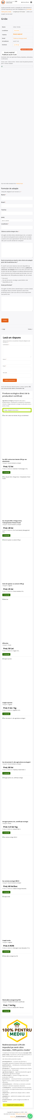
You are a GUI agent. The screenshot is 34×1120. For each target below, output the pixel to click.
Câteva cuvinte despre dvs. (10, 231)
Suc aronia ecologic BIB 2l (10, 881)
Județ (3, 217)
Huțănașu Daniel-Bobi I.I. (19, 769)
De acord (5, 278)
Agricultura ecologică (7, 400)
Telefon (3, 210)
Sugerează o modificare (26, 49)
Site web (5, 372)
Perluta (30, 329)
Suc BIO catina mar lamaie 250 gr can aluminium (14, 460)
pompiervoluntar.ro (7, 1099)
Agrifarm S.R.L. (16, 710)
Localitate (5, 224)
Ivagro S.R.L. (16, 650)
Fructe (9, 645)
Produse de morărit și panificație (16, 1001)
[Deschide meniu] (31, 2)
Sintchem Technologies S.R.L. (20, 469)
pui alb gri (16, 44)
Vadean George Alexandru (19, 888)
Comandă (6, 472)
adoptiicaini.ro (5, 1092)
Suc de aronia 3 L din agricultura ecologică (16, 762)
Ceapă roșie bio (7, 703)
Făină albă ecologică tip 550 (11, 1000)
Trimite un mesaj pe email (20, 38)
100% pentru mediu (11, 2)
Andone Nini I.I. (17, 829)
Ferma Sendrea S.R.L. (18, 591)
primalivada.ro (6, 1068)
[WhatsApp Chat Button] (30, 1116)
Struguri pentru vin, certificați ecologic (15, 821)
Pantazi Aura (19, 183)
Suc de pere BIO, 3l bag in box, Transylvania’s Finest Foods (12, 522)
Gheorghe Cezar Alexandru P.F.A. (21, 948)
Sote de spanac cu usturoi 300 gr (13, 584)
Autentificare (26, 2)
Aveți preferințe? (6, 285)
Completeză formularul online (15, 1105)
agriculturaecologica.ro (8, 1072)
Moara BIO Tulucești (18, 1007)
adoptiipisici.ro (6, 1096)
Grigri (3, 329)
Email (3, 202)
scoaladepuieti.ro (6, 1087)
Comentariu (6, 344)
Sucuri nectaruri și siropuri (14, 463)
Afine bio (5, 643)
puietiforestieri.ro (6, 1065)
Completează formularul (19, 11)
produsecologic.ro (7, 1075)
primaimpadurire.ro (7, 1061)
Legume (10, 585)
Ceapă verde (6, 940)
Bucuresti (16, 30)
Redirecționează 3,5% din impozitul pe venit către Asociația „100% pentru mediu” (16, 1047)
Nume (3, 195)
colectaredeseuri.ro (7, 1084)
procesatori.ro (6, 1079)
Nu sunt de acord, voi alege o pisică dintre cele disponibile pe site (15, 281)
